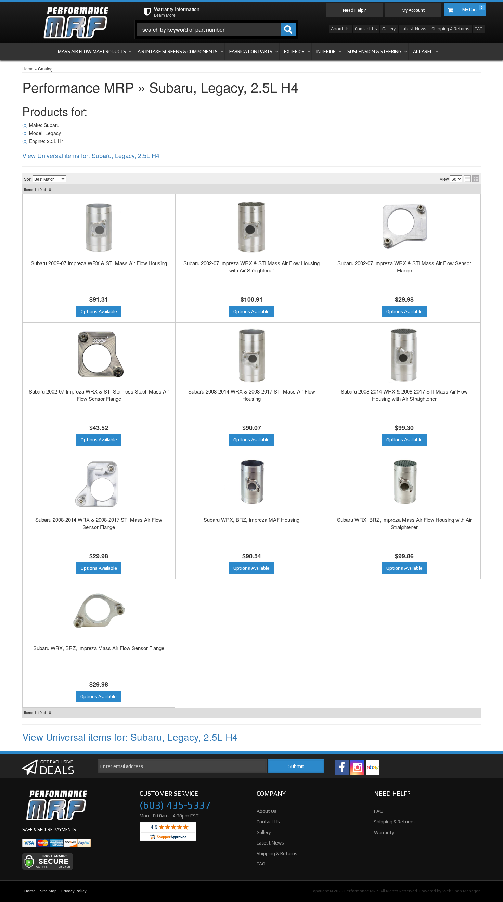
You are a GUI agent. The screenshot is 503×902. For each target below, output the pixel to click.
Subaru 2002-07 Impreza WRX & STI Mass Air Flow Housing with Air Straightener (251, 266)
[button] (216, 29)
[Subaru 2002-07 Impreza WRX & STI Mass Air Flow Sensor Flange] (404, 226)
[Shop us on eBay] (372, 767)
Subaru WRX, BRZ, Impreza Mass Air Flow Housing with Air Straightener (404, 523)
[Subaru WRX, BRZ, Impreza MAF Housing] (252, 483)
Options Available (99, 311)
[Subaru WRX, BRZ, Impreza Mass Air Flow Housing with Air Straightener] (404, 483)
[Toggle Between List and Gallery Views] (471, 178)
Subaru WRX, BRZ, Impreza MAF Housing (251, 519)
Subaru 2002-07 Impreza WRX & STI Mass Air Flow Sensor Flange (404, 266)
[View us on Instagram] (357, 767)
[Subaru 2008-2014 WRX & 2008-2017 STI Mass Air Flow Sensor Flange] (99, 483)
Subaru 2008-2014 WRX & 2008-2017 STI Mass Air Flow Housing (251, 395)
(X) (25, 125)
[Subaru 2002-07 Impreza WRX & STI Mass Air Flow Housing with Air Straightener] (252, 226)
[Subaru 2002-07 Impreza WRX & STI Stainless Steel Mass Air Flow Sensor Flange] (99, 355)
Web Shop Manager (461, 891)
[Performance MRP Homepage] (75, 13)
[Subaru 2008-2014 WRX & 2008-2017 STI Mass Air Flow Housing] (252, 355)
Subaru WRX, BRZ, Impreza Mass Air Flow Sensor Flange (98, 648)
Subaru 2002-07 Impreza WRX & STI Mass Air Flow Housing (99, 263)
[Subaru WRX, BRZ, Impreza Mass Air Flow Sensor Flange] (99, 611)
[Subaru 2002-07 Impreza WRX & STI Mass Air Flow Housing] (99, 226)
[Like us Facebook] (342, 767)
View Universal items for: (90, 155)
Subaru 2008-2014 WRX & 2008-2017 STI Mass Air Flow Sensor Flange (98, 523)
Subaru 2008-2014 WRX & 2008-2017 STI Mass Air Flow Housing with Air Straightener (404, 395)
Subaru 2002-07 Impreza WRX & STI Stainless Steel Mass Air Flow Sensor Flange (99, 395)
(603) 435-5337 (175, 805)
